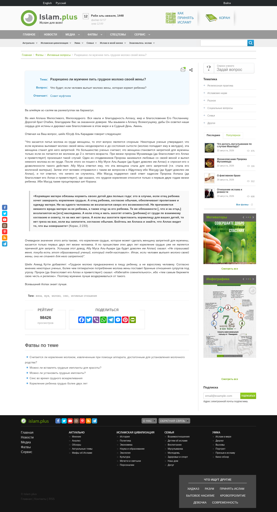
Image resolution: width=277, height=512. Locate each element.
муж (46, 295)
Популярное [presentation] (233, 135)
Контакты (40, 498)
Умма (77, 43)
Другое (211, 123)
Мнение (76, 436)
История (125, 436)
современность (225, 502)
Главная (27, 55)
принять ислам (232, 488)
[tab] (213, 135)
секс (66, 295)
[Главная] (51, 18)
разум (209, 488)
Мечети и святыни (130, 461)
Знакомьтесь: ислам (140, 43)
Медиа (70, 34)
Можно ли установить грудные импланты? (58, 372)
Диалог (220, 440)
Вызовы (220, 444)
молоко (56, 295)
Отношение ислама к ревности (229, 190)
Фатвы (93, 34)
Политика (125, 440)
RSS (52, 498)
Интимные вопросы (59, 55)
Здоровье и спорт (178, 456)
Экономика (126, 444)
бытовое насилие (200, 495)
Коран (224, 18)
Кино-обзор (222, 456)
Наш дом (173, 461)
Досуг (171, 465)
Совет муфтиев (60, 95)
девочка (199, 502)
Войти (227, 3)
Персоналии (127, 465)
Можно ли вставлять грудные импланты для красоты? (65, 367)
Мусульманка (175, 448)
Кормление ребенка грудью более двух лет (58, 383)
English (47, 3)
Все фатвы (242, 204)
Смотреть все (229, 268)
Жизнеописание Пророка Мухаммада (232, 160)
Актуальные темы (82, 448)
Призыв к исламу (225, 452)
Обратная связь (172, 420)
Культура (125, 456)
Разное (211, 100)
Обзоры (76, 444)
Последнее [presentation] (213, 135)
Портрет (220, 448)
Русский (61, 3)
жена (39, 295)
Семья (90, 43)
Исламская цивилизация (54, 43)
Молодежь (174, 452)
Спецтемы (118, 34)
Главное (29, 34)
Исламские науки (217, 93)
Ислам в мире (223, 436)
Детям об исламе (178, 440)
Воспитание (175, 444)
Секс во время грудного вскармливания (56, 378)
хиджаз (193, 488)
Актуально (28, 43)
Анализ (76, 440)
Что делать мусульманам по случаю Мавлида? (234, 145)
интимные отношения (84, 295)
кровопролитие (233, 495)
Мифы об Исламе (82, 452)
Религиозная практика (220, 85)
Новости (50, 34)
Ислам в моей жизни (111, 43)
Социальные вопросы (220, 108)
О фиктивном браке (228, 175)
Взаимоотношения (179, 436)
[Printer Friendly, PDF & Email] (183, 69)
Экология (125, 452)
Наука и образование (132, 448)
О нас (147, 420)
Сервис (139, 34)
